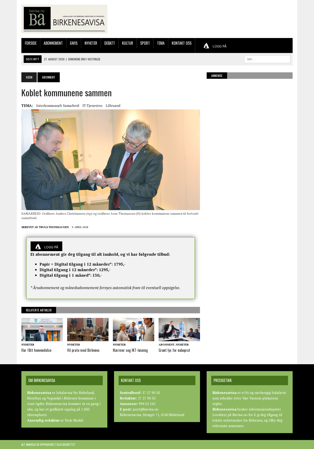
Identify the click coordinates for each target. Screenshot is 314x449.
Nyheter (91, 43)
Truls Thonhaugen (54, 227)
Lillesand (113, 105)
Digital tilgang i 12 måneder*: (69, 269)
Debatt (109, 43)
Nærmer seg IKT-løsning (130, 350)
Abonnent (166, 344)
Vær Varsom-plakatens (260, 398)
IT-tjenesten (92, 105)
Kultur (127, 43)
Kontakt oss (181, 43)
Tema (161, 43)
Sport (145, 43)
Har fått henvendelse (36, 350)
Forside (31, 43)
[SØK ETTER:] (267, 58)
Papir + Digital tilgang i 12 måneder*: (76, 264)
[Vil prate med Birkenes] (87, 337)
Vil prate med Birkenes (83, 350)
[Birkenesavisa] (64, 19)
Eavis (73, 43)
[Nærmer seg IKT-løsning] (133, 337)
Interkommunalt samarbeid (57, 105)
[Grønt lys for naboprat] (179, 337)
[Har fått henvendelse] (42, 337)
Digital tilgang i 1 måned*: (65, 275)
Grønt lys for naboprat (174, 350)
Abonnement (53, 43)
